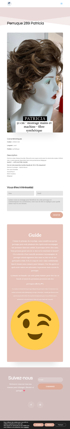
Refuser (49, 425)
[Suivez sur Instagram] (40, 404)
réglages (26, 427)
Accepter (38, 425)
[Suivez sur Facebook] (31, 404)
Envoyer (56, 215)
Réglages (60, 425)
